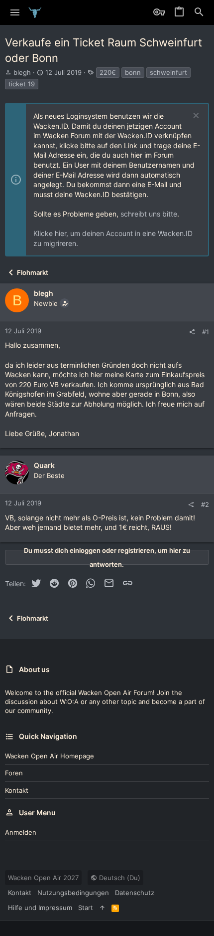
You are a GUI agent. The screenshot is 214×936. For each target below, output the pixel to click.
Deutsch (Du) (118, 878)
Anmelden (20, 832)
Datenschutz (134, 893)
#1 (205, 332)
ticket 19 (21, 84)
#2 (205, 504)
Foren (14, 773)
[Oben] (102, 907)
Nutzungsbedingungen (73, 893)
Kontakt (16, 790)
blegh (22, 72)
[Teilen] (192, 332)
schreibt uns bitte (148, 214)
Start (85, 908)
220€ (108, 72)
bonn (133, 72)
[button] (15, 12)
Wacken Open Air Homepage (49, 756)
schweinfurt (168, 72)
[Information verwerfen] (195, 116)
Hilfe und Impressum (40, 908)
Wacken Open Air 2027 (43, 878)
